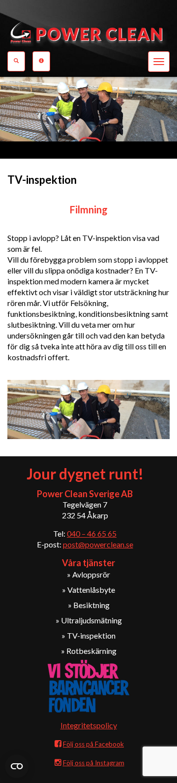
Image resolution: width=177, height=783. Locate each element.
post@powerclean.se (98, 544)
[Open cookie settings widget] (17, 766)
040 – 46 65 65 (92, 533)
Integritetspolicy (88, 725)
